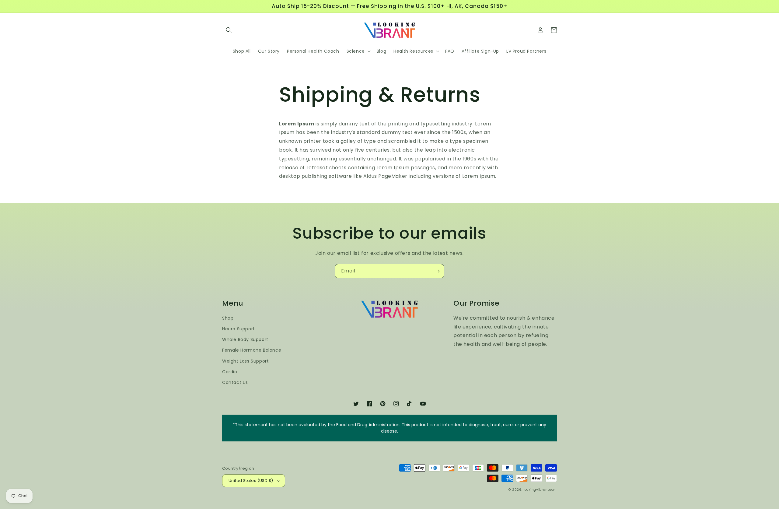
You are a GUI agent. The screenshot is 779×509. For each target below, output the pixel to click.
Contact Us (235, 382)
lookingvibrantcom (540, 489)
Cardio (229, 372)
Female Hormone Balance (251, 350)
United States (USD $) (251, 480)
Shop (227, 318)
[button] (229, 30)
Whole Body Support (245, 339)
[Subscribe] (437, 271)
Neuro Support (238, 329)
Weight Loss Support (245, 361)
